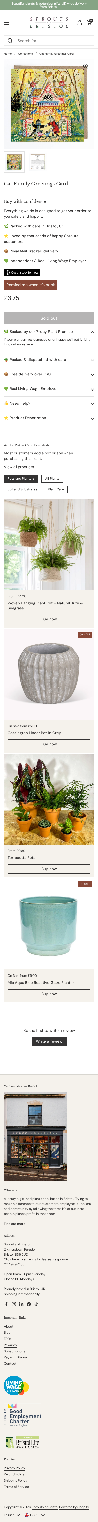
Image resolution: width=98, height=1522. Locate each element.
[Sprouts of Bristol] (49, 23)
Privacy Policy (14, 1468)
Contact (10, 1363)
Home (8, 53)
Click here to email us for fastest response (36, 1259)
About (8, 1326)
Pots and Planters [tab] (21, 478)
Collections (25, 53)
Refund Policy (14, 1474)
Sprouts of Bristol (45, 1507)
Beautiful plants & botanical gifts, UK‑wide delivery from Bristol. (49, 5)
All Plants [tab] (52, 478)
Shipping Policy (15, 1480)
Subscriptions (14, 1351)
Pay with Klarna (15, 1357)
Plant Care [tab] (56, 489)
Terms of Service (16, 1487)
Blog (7, 1332)
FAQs (8, 1339)
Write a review (49, 1041)
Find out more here (18, 344)
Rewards (10, 1345)
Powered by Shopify (74, 1507)
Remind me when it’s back (30, 284)
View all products (19, 467)
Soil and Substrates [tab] (22, 489)
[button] (49, 332)
